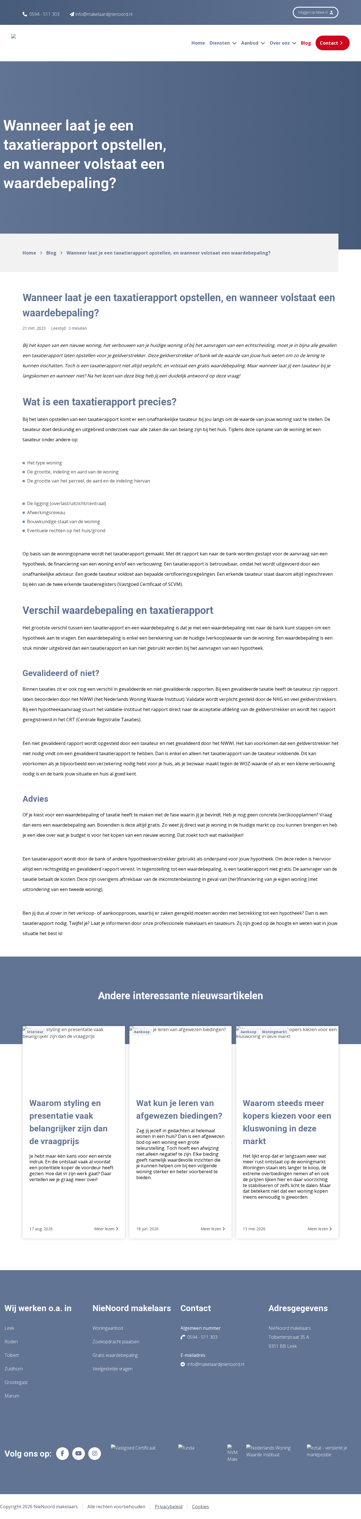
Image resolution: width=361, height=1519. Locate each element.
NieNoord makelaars (132, 1308)
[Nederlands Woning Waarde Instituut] (272, 1453)
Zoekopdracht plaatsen (116, 1341)
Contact (329, 43)
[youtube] (78, 1453)
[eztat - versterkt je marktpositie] (327, 1453)
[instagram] (94, 1453)
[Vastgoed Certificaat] (140, 1453)
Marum (12, 1396)
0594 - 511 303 (44, 14)
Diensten (220, 43)
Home (198, 43)
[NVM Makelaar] (232, 1453)
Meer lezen (105, 1228)
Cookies (200, 1506)
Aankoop (142, 1031)
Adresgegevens (298, 1308)
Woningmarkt (274, 1031)
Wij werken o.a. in (38, 1308)
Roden (11, 1341)
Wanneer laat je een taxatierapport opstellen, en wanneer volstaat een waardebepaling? (168, 253)
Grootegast (16, 1382)
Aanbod (250, 43)
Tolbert (12, 1355)
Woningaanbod (108, 1328)
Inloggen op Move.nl (313, 12)
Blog (306, 43)
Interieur (35, 1031)
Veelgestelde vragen (113, 1369)
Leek (9, 1328)
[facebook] (62, 1453)
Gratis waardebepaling (115, 1355)
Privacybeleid (168, 1506)
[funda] (198, 1453)
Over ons (280, 43)
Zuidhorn (14, 1369)
